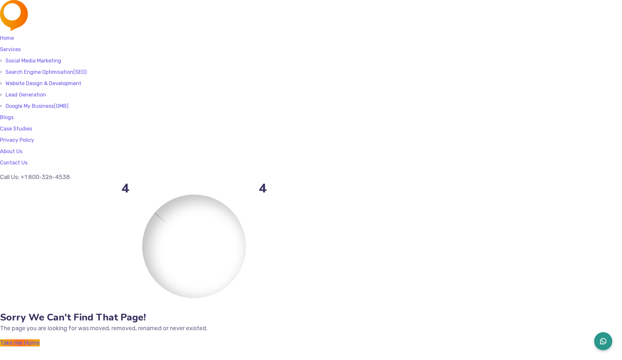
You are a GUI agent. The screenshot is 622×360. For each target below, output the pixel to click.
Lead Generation (26, 95)
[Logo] (48, 4)
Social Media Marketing (33, 61)
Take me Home (20, 342)
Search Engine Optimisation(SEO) (46, 72)
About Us (11, 151)
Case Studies (16, 129)
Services (10, 49)
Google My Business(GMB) (37, 106)
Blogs (7, 117)
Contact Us (14, 163)
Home (7, 38)
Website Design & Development (43, 83)
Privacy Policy (17, 140)
